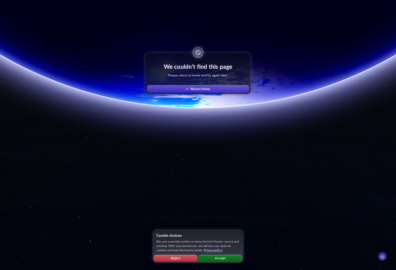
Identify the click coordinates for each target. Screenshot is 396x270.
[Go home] (382, 256)
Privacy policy (213, 250)
